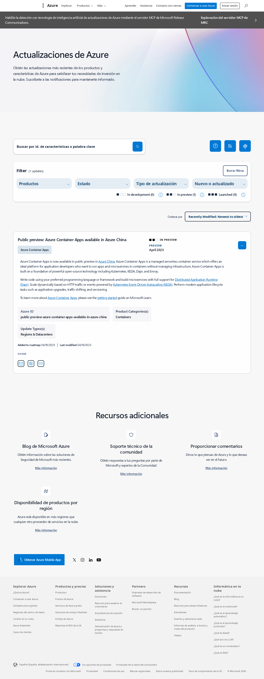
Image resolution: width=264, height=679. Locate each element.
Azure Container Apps (62, 297)
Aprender (130, 5)
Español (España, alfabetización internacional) (43, 664)
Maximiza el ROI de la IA (68, 625)
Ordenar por (175, 217)
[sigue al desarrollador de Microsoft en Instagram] (82, 559)
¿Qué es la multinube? (225, 606)
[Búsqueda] (138, 147)
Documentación (182, 592)
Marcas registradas (140, 671)
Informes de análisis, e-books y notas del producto (190, 627)
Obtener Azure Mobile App (42, 560)
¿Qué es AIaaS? (222, 632)
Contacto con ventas (168, 5)
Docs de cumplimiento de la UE (205, 671)
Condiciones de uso (113, 671)
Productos (83, 5)
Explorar (66, 5)
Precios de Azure (64, 599)
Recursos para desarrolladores (190, 605)
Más (100, 5)
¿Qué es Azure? (21, 592)
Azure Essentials (21, 625)
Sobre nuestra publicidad (169, 671)
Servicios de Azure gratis (68, 605)
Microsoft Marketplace (144, 602)
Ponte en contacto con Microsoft (63, 671)
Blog (176, 599)
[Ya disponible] (243, 194)
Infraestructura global (25, 605)
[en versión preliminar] (201, 194)
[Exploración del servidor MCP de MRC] (245, 146)
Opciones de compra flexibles (71, 612)
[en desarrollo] (160, 194)
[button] (215, 146)
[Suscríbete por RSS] (230, 146)
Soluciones (100, 596)
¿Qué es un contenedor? (227, 646)
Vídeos (177, 635)
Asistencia (146, 5)
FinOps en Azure (64, 618)
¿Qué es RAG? (221, 652)
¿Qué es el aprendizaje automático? (226, 614)
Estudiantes (180, 612)
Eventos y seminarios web (188, 618)
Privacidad (92, 671)
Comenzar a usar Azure (201, 5)
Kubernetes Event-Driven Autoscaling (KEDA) (143, 284)
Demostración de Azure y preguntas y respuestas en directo (109, 629)
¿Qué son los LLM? (224, 639)
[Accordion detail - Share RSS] (31, 363)
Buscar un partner (142, 608)
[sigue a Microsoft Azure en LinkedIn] (90, 559)
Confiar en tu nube (23, 618)
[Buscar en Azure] (246, 5)
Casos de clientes (22, 632)
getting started (107, 297)
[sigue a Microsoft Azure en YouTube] (98, 559)
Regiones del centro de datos (29, 612)
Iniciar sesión (230, 5)
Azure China (106, 261)
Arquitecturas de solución (109, 613)
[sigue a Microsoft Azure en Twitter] (74, 559)
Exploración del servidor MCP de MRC (224, 20)
